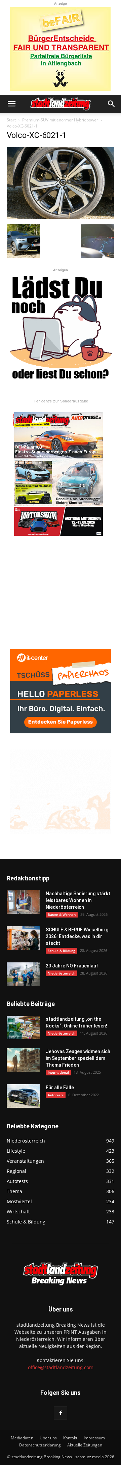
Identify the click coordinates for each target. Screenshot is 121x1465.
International (58, 1072)
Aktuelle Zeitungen (84, 1445)
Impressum (94, 1438)
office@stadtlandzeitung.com (60, 1367)
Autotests (56, 1095)
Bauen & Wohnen (62, 914)
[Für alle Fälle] (23, 1096)
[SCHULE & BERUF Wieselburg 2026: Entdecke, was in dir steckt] (23, 938)
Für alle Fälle (60, 1087)
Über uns (48, 1438)
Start (11, 120)
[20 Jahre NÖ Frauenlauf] (23, 974)
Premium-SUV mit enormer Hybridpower (60, 120)
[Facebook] (60, 1413)
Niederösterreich (61, 973)
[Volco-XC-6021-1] (60, 217)
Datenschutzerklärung (40, 1445)
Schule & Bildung (61, 950)
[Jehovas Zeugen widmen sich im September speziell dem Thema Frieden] (23, 1060)
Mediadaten (22, 1438)
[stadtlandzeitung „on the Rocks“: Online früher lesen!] (23, 1027)
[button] (11, 104)
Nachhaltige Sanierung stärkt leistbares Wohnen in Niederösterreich (78, 900)
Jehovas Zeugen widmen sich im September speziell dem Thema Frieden (78, 1058)
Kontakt (70, 1438)
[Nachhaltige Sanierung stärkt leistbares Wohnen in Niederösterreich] (23, 902)
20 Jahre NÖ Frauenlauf (72, 965)
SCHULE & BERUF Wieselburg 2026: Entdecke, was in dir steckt (77, 936)
